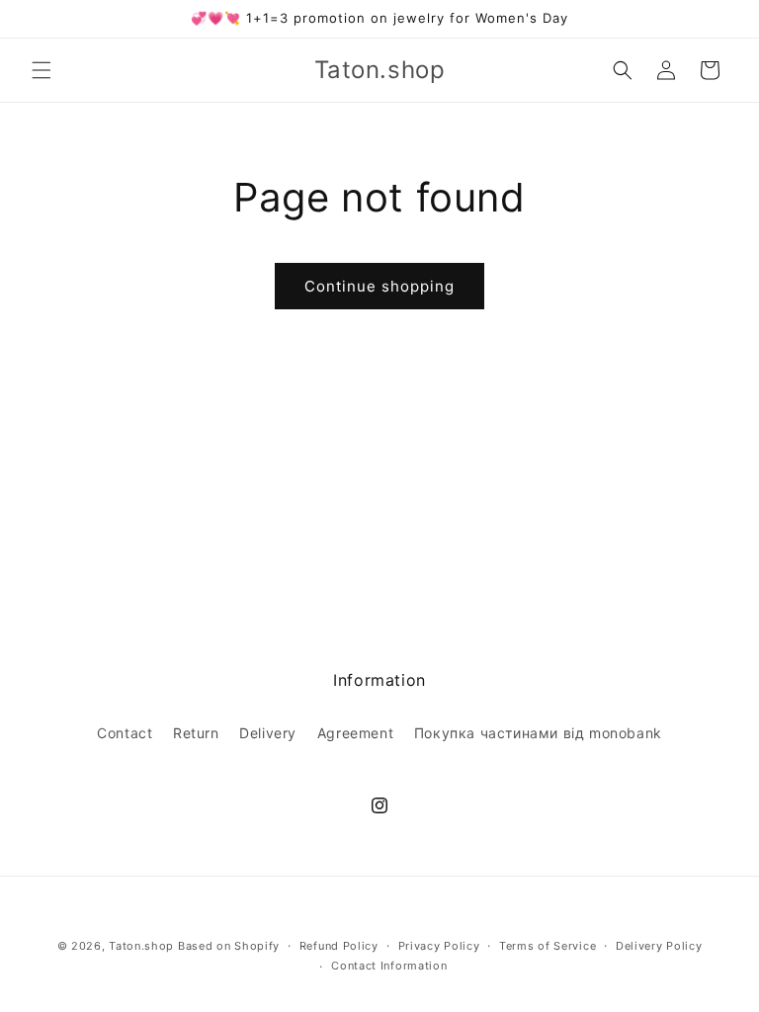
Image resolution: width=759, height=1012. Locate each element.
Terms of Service (547, 946)
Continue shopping (379, 286)
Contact (124, 732)
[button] (41, 70)
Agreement (355, 732)
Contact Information (389, 965)
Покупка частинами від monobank (538, 732)
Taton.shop (141, 946)
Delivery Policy (659, 946)
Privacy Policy (439, 946)
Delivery (267, 732)
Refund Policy (339, 946)
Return (196, 732)
